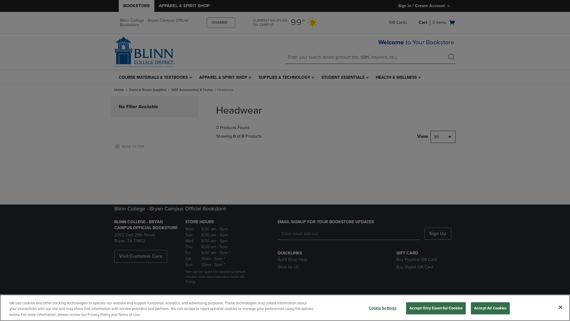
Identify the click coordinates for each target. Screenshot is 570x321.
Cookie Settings (382, 308)
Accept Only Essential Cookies (436, 308)
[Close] (560, 307)
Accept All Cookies (490, 308)
